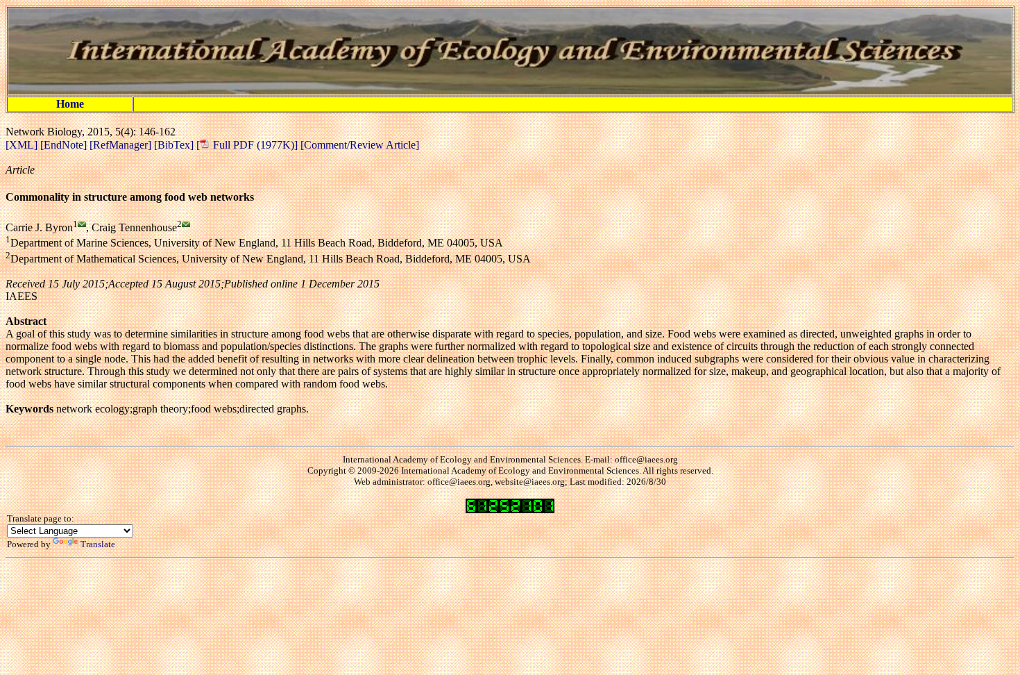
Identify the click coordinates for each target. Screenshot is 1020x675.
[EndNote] (65, 145)
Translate (97, 544)
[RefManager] (122, 145)
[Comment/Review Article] (358, 145)
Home (70, 104)
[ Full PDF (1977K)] (247, 145)
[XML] (23, 145)
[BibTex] (175, 145)
